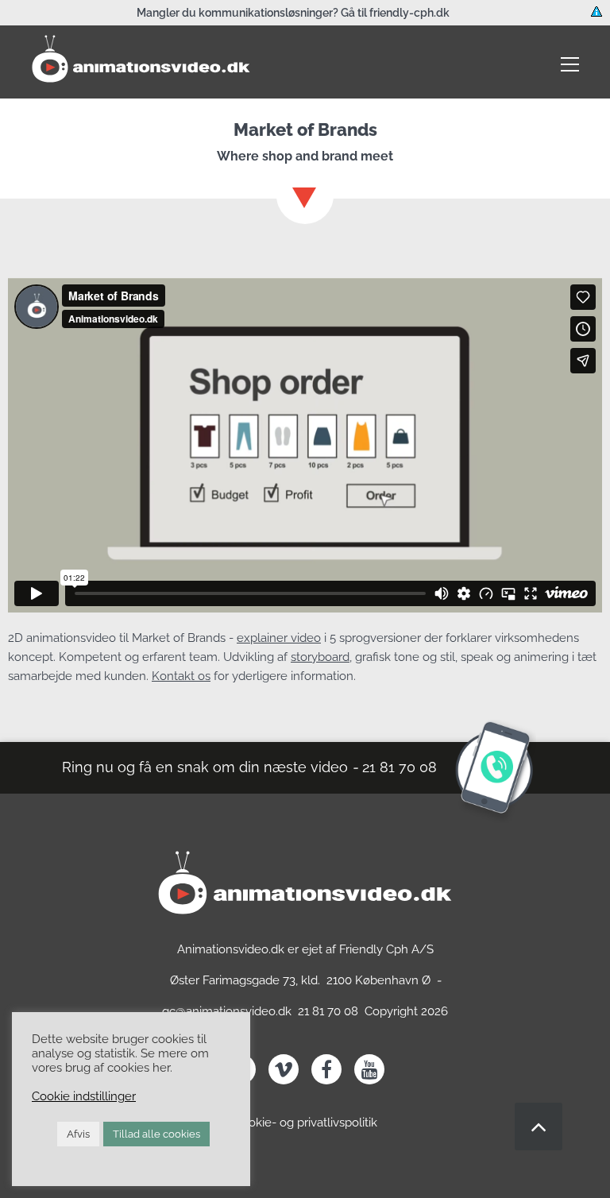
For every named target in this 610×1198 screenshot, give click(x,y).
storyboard (320, 657)
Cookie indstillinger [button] (84, 1096)
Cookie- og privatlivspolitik (305, 1122)
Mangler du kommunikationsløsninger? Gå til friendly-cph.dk (293, 12)
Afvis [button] (78, 1134)
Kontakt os (181, 676)
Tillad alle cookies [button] (156, 1134)
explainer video (279, 638)
